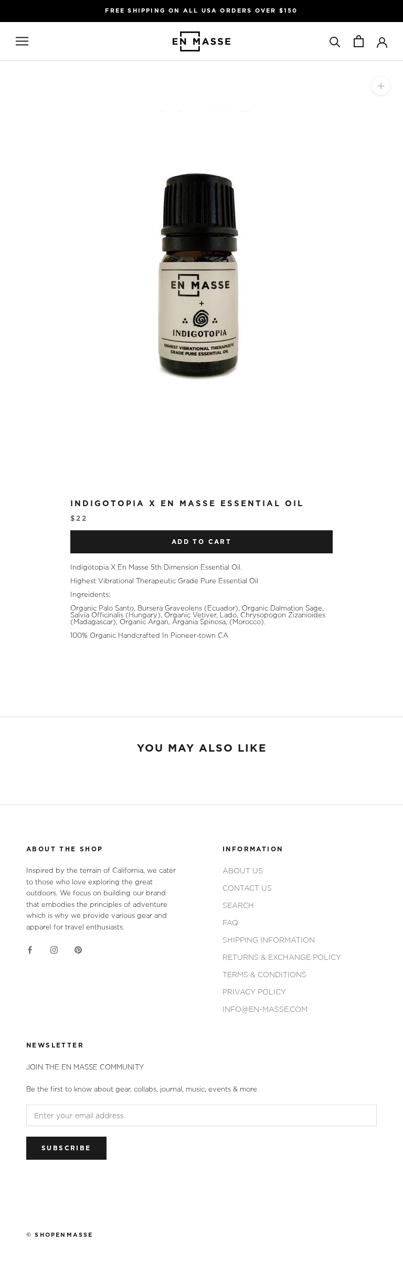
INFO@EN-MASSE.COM (264, 1009)
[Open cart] (359, 41)
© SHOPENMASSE (59, 1235)
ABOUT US (242, 870)
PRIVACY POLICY (254, 992)
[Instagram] (54, 949)
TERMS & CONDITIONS (264, 974)
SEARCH (238, 905)
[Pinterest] (78, 949)
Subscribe (66, 1148)
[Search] (335, 41)
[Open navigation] (22, 41)
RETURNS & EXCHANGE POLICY (281, 957)
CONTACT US (247, 888)
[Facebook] (30, 949)
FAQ (230, 922)
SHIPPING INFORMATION (268, 940)
